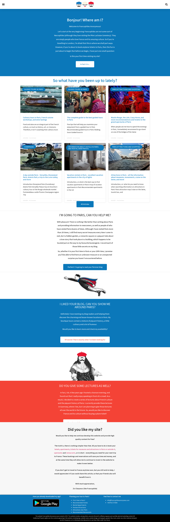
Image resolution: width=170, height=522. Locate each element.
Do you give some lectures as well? (85, 386)
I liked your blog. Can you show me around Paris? (85, 305)
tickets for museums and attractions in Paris (87, 449)
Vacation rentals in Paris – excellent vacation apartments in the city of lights (85, 176)
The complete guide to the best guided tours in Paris (85, 118)
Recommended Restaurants (82, 512)
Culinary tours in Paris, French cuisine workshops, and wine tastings (38, 118)
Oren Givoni (107, 520)
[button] (3, 4)
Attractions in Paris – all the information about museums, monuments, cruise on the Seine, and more (128, 177)
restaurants (70, 453)
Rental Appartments (79, 505)
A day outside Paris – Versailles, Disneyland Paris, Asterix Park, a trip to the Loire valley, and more (40, 177)
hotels (57, 449)
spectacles (58, 453)
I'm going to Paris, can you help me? (85, 215)
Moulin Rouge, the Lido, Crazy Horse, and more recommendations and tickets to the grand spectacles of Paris (128, 119)
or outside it (110, 449)
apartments (65, 449)
